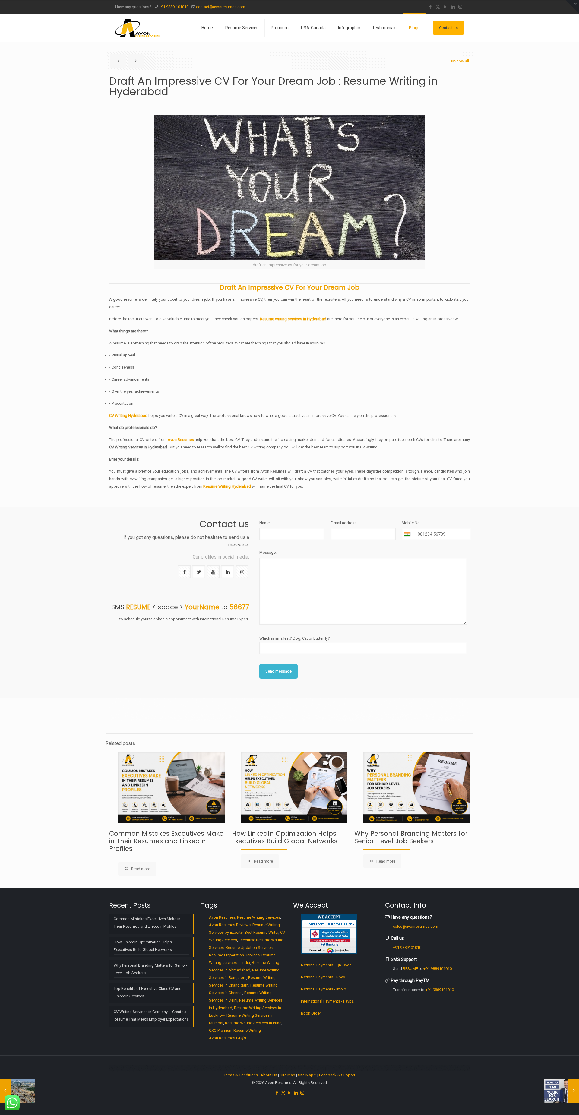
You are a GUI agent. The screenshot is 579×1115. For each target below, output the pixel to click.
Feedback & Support (337, 1075)
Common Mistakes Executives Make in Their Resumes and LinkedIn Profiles (166, 841)
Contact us (448, 27)
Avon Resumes (222, 917)
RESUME (410, 968)
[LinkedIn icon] (453, 7)
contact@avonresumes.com (220, 7)
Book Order (311, 1013)
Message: (268, 552)
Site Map (287, 1075)
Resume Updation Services (249, 947)
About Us (269, 1075)
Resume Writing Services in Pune (253, 1023)
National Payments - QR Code (326, 965)
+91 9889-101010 (173, 7)
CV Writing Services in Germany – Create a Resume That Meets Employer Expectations (151, 1015)
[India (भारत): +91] (409, 534)
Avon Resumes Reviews (230, 925)
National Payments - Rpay (323, 977)
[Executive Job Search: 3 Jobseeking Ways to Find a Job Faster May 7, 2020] (561, 1091)
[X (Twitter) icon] (437, 7)
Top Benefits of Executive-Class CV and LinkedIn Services (148, 992)
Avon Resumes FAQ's (227, 1038)
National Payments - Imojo (323, 989)
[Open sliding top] (572, 7)
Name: (265, 523)
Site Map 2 (307, 1075)
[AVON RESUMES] (137, 27)
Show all (461, 61)
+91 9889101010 (407, 947)
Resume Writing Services (258, 917)
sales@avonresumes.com (415, 926)
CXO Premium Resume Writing (235, 1030)
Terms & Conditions (241, 1075)
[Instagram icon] (460, 7)
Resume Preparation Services (234, 955)
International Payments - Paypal (328, 1001)
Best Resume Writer (261, 932)
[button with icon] (184, 571)
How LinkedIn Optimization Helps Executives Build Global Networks (284, 837)
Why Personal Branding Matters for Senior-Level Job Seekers (410, 837)
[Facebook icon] (430, 7)
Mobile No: (411, 523)
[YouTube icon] (445, 7)
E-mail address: (344, 523)
